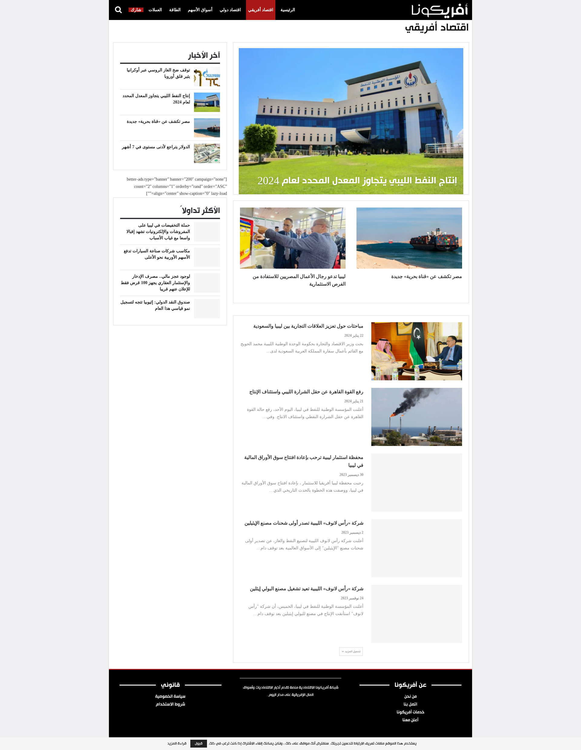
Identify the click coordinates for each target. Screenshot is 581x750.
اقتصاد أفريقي (260, 10)
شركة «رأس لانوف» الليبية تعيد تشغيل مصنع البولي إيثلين (306, 588)
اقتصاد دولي (230, 10)
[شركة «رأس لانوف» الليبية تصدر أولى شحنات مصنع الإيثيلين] (416, 548)
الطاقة (175, 10)
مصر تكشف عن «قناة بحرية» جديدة (426, 276)
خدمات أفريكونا (410, 712)
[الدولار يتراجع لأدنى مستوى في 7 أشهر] (207, 153)
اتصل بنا (410, 704)
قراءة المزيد (176, 744)
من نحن (410, 696)
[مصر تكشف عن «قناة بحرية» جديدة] (409, 238)
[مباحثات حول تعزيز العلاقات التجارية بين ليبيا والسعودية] (416, 351)
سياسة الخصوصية (170, 696)
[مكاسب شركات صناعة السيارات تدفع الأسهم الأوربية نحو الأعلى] (207, 257)
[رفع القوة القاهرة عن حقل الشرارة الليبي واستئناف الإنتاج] (416, 417)
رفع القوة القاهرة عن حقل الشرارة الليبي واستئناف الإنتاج (306, 391)
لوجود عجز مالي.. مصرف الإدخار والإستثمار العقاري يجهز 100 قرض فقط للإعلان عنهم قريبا (155, 282)
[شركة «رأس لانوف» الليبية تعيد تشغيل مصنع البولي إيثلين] (416, 614)
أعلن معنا (410, 720)
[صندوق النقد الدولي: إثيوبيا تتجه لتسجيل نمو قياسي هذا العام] (207, 308)
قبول (198, 743)
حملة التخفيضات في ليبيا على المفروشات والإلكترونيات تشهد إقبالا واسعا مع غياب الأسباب (158, 231)
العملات (155, 10)
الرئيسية (288, 10)
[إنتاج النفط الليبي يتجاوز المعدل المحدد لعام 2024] (351, 121)
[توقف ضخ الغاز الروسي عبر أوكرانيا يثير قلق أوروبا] (207, 76)
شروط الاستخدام (170, 704)
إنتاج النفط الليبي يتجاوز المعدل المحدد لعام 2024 (357, 181)
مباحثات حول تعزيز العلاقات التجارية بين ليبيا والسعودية (308, 326)
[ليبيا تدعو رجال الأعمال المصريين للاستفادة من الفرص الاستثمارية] (293, 238)
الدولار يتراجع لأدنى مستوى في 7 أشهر (156, 147)
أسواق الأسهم (200, 10)
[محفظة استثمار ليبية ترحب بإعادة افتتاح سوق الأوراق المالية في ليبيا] (416, 483)
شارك (136, 10)
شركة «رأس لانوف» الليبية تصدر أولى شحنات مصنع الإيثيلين (304, 523)
